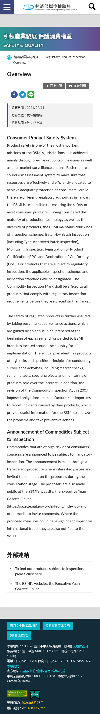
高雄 (55, 671)
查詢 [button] (93, 7)
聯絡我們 (13, 666)
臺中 (40, 671)
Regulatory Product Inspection (65, 57)
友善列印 (79, 85)
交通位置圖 (80, 646)
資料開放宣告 (19, 635)
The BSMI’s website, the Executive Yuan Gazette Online (47, 586)
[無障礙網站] (17, 693)
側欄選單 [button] (7, 7)
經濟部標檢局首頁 (26, 57)
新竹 (33, 671)
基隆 (25, 671)
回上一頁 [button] (56, 85)
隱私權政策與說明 (58, 625)
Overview (19, 62)
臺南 (47, 671)
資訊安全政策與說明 (23, 625)
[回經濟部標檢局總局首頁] (50, 7)
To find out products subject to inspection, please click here (49, 571)
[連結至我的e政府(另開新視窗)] (35, 695)
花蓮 (62, 671)
